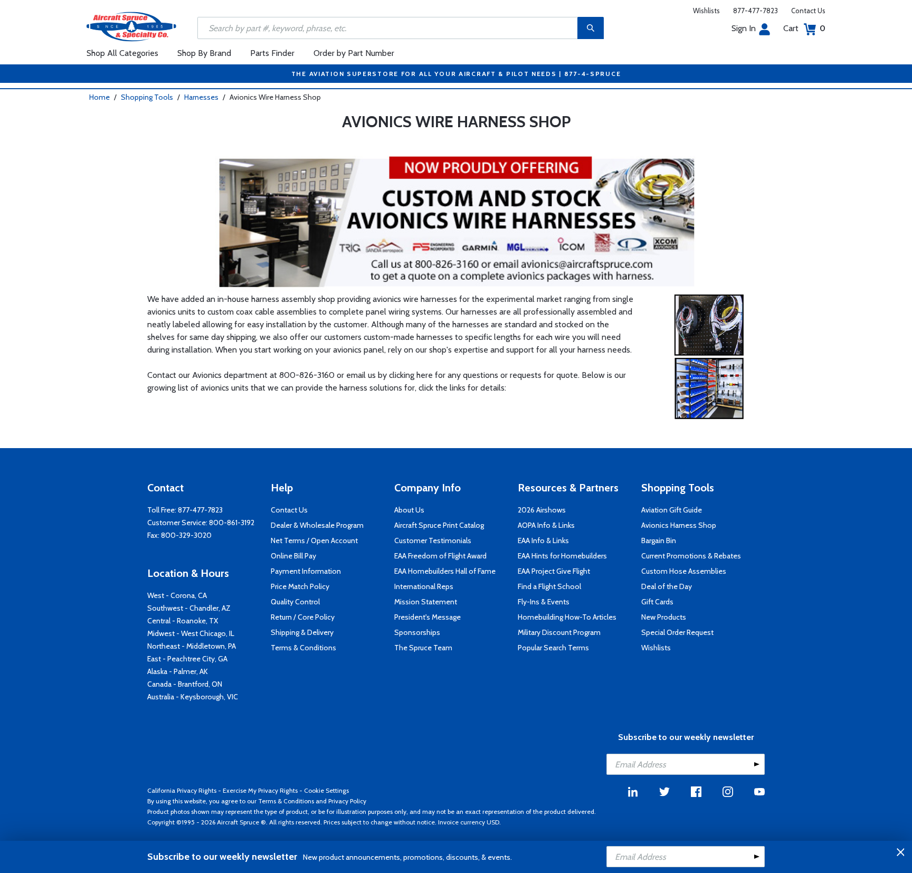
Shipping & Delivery (302, 632)
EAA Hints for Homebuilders (562, 556)
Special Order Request (677, 632)
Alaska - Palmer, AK (177, 671)
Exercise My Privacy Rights (260, 790)
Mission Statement (425, 601)
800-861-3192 (231, 522)
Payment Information (306, 571)
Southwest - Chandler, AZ (189, 608)
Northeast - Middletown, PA (191, 646)
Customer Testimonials (432, 540)
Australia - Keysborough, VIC (192, 696)
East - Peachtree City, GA (187, 658)
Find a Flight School (549, 586)
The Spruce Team (423, 647)
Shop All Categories (122, 53)
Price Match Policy (300, 586)
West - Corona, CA (177, 595)
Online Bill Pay (293, 556)
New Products (663, 617)
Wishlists (706, 10)
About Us (409, 510)
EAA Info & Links (543, 540)
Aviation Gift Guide (671, 510)
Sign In (744, 28)
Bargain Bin (658, 540)
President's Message (427, 617)
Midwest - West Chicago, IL (190, 633)
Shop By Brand (204, 53)
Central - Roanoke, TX (182, 620)
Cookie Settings (326, 790)
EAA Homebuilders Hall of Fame (445, 571)
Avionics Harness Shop (678, 525)
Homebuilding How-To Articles (567, 617)
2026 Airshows (542, 510)
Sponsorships (417, 632)
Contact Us (808, 10)
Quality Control (295, 601)
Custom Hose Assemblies (683, 571)
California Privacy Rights (181, 790)
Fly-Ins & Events (543, 601)
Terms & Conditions (303, 647)
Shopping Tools (147, 97)
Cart (804, 28)
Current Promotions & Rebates (691, 556)
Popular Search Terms (553, 647)
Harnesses (201, 97)
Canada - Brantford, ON (184, 684)
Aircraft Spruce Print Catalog (439, 525)
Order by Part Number (354, 53)
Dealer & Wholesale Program (317, 525)
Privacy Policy (347, 801)
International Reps (423, 586)
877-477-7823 (755, 10)
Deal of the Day (666, 586)
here (424, 375)
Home (99, 97)
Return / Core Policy (303, 617)
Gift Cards (657, 601)
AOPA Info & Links (546, 525)
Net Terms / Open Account (314, 540)
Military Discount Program (559, 632)
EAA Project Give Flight (554, 571)
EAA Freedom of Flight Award (440, 556)
